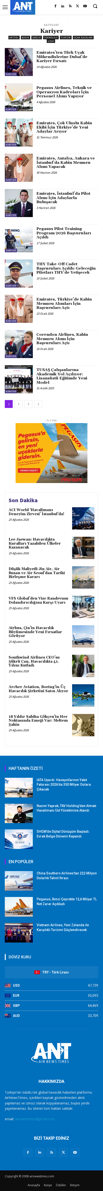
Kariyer (11, 74)
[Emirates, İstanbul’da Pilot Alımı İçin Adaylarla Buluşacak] (19, 203)
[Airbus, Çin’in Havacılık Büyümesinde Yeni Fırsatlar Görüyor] (83, 636)
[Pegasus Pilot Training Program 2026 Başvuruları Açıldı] (19, 238)
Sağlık (36, 37)
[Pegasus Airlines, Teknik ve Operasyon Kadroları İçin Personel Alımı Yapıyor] (19, 97)
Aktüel (14, 37)
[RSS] (70, 6)
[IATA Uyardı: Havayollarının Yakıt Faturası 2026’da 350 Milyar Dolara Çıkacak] (19, 787)
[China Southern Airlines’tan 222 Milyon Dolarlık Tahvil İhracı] (19, 881)
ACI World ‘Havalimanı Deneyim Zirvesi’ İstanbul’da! (36, 512)
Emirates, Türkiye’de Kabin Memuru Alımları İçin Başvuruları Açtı (64, 303)
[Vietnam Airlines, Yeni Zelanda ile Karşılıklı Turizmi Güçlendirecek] (19, 933)
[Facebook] (55, 6)
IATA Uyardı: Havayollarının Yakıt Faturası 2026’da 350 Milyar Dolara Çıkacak (64, 784)
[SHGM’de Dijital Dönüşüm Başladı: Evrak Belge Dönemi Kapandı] (19, 839)
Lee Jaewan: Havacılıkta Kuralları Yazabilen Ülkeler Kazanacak (35, 543)
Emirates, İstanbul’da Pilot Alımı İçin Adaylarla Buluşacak (63, 197)
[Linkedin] (63, 6)
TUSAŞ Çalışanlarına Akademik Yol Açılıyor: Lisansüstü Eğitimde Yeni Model (61, 376)
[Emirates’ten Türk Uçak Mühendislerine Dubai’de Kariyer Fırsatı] (19, 62)
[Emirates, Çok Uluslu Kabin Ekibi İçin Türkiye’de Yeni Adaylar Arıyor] (19, 132)
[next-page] (38, 404)
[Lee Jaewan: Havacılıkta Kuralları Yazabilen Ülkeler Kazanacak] (83, 548)
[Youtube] (85, 6)
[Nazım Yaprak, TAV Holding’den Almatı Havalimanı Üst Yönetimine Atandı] (19, 813)
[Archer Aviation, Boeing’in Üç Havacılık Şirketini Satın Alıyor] (83, 695)
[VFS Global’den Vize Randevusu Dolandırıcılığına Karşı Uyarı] (83, 607)
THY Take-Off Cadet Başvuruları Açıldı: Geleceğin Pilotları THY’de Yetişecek (66, 268)
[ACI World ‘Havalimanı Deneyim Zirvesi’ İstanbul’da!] (83, 518)
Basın (25, 37)
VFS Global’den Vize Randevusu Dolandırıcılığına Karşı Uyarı (38, 600)
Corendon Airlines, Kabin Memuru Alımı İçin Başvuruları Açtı (62, 338)
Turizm (66, 37)
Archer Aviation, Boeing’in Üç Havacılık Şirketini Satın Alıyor (38, 689)
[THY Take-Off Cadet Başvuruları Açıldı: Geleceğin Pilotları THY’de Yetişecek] (19, 273)
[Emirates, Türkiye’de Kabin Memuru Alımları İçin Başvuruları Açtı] (19, 309)
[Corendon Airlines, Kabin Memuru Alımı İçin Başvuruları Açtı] (19, 344)
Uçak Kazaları (83, 37)
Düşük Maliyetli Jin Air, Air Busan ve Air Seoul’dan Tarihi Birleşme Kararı (37, 573)
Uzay (51, 41)
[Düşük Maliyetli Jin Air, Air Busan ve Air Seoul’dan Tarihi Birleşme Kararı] (83, 577)
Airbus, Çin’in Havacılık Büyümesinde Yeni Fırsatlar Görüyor (35, 632)
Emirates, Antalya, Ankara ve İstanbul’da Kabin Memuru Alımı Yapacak (65, 162)
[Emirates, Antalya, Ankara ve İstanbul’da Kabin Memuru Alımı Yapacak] (19, 168)
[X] (77, 6)
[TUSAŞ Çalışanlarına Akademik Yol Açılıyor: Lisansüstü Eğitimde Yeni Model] (19, 379)
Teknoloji (51, 37)
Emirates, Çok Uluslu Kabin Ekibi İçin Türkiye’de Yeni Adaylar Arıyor (64, 127)
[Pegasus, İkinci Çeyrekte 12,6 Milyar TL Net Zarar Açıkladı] (19, 907)
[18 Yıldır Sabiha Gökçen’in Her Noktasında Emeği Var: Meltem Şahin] (83, 725)
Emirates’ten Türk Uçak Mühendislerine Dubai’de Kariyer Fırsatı (61, 56)
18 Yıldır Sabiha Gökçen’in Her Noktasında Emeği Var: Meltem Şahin (38, 720)
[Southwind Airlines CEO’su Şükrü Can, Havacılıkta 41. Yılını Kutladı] (83, 666)
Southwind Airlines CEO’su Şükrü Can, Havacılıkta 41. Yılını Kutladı (34, 661)
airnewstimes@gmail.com (35, 1119)
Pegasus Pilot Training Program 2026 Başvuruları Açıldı (63, 233)
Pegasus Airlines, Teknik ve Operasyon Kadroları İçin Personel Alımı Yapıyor (64, 92)
